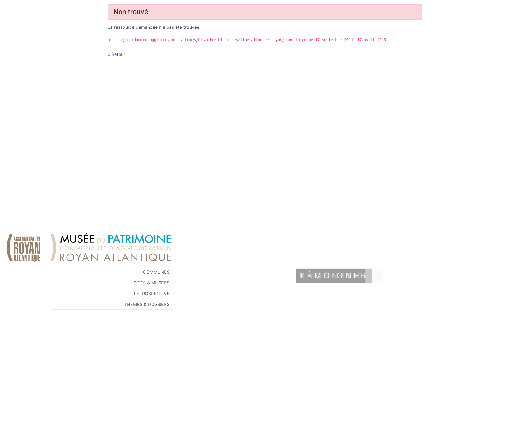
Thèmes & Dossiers (146, 304)
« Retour (116, 54)
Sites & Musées (151, 283)
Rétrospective (151, 293)
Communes (156, 272)
